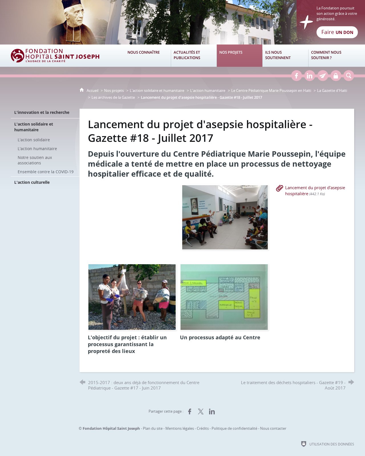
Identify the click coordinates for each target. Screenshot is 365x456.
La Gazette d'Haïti (332, 90)
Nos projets (114, 90)
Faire (337, 32)
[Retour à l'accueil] (182, 22)
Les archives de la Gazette (113, 97)
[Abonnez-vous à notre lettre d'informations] (322, 75)
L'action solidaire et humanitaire (157, 90)
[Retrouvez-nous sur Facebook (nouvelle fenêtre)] (296, 75)
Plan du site (153, 428)
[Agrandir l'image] (225, 216)
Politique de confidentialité (234, 428)
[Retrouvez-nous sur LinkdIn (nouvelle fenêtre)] (309, 75)
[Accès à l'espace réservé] (335, 75)
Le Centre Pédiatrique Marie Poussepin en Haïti (271, 90)
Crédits (203, 428)
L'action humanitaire (207, 90)
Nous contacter (273, 428)
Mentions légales (179, 428)
